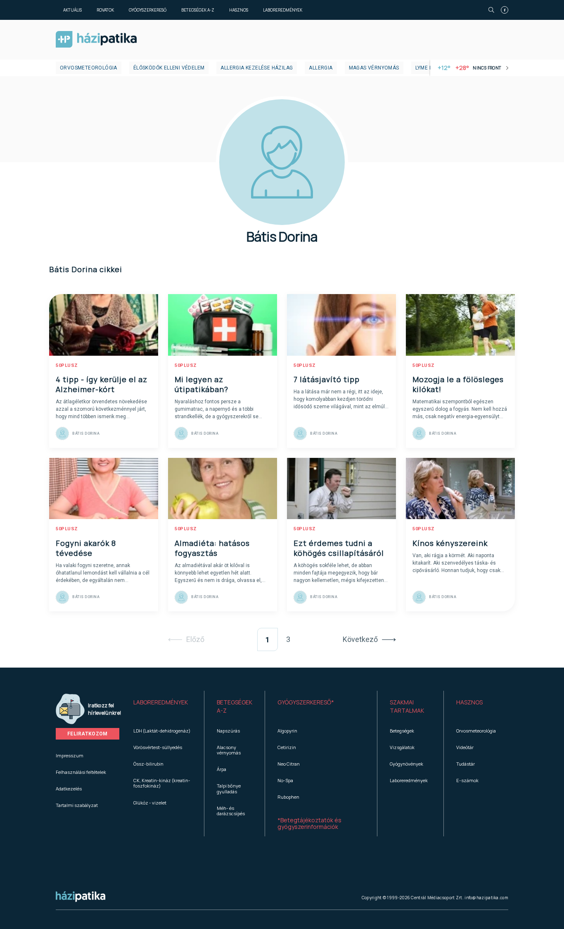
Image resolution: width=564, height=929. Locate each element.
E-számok (467, 780)
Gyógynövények (406, 764)
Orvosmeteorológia (88, 68)
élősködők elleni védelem (169, 68)
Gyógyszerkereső (147, 10)
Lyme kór (427, 68)
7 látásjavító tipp (327, 379)
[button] (162, 706)
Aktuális (72, 10)
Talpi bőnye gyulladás (229, 788)
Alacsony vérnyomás (229, 750)
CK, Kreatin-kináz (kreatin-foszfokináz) (161, 783)
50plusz (67, 365)
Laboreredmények (282, 10)
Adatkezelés (69, 788)
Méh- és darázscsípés (231, 810)
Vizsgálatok (402, 747)
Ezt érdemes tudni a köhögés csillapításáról (339, 548)
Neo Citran (288, 764)
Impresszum (69, 755)
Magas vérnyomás (374, 68)
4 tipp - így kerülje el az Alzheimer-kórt (101, 384)
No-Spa (285, 780)
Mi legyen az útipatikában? (201, 384)
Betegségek (402, 731)
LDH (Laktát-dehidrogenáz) (161, 731)
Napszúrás (228, 731)
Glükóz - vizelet (149, 803)
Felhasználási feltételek (81, 772)
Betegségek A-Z (197, 10)
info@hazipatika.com (486, 897)
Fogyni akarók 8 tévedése (86, 548)
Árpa (221, 769)
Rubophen (288, 797)
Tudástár (465, 764)
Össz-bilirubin (148, 764)
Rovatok (105, 10)
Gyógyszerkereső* (305, 702)
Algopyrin (287, 731)
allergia (320, 68)
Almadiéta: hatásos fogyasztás (212, 548)
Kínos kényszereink (450, 543)
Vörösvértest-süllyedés (157, 747)
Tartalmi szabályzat (77, 805)
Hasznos (238, 10)
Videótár (465, 747)
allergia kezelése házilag (256, 68)
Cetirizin (286, 747)
